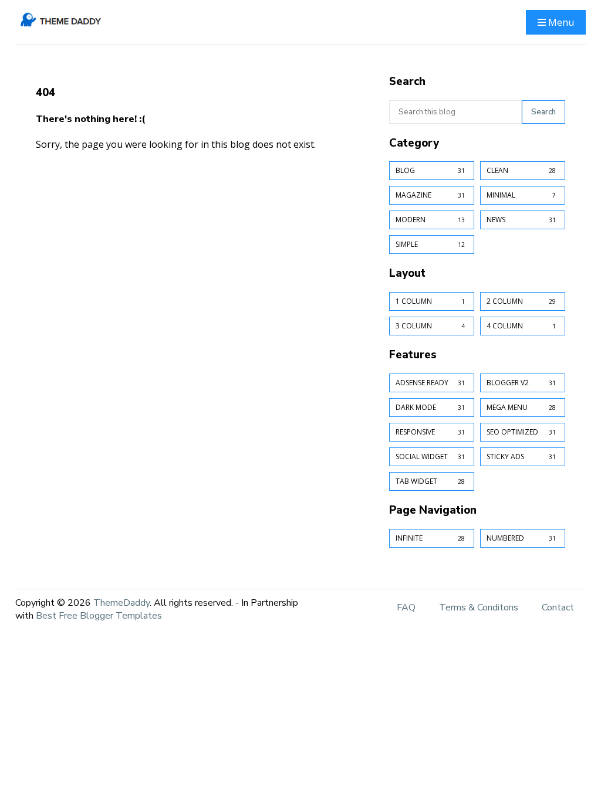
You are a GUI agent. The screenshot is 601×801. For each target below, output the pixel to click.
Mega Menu (521, 407)
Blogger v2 (521, 383)
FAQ (406, 607)
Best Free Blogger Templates (99, 615)
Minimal (521, 195)
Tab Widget (430, 481)
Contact (558, 607)
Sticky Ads (521, 456)
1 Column (430, 301)
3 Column (430, 326)
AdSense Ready (430, 383)
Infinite (430, 538)
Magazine (430, 195)
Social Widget (430, 456)
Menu (560, 22)
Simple (430, 244)
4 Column (521, 326)
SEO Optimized (521, 432)
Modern (430, 220)
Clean (521, 170)
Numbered (521, 538)
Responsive (430, 432)
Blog (430, 170)
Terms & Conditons (478, 607)
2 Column (521, 301)
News (521, 220)
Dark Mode (430, 407)
